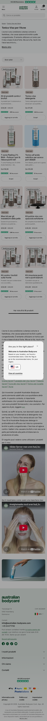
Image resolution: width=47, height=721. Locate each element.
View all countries (15, 373)
